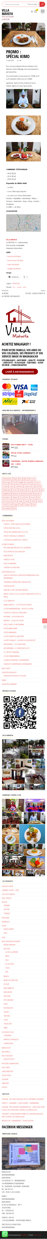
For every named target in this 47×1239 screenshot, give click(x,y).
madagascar (16, 493)
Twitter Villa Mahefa (13, 264)
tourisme (5, 1079)
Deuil (5, 933)
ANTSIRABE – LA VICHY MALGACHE (14, 616)
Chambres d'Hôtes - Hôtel (10, 890)
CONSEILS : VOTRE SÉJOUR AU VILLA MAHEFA (17, 524)
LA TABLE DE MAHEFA (8, 544)
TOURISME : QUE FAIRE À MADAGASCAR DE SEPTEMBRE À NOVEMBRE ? (23, 1099)
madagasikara (27, 493)
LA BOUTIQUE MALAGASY (9, 672)
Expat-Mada (5, 918)
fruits (29, 490)
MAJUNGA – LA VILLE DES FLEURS (14, 620)
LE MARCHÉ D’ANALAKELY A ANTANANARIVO (16, 660)
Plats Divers (6, 1067)
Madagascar (6, 1048)
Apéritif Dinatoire (9, 945)
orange (15, 497)
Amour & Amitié (9, 929)
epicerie (38, 486)
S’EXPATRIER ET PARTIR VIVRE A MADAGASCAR (17, 582)
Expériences (6, 922)
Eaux (6, 960)
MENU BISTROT (8, 555)
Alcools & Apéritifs (11, 952)
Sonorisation (8, 1043)
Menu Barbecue (9, 988)
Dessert (6, 984)
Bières (7, 956)
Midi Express (6, 1052)
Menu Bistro (8, 992)
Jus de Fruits (9, 964)
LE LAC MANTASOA (9, 600)
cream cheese (29, 486)
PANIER (4, 680)
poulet (32, 497)
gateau (36, 490)
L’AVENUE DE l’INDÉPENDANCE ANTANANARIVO (18, 664)
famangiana (7, 490)
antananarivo (7, 479)
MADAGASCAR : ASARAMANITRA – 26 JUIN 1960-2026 (18, 1120)
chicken (28, 482)
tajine (16, 505)
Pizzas (6, 1004)
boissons (32, 479)
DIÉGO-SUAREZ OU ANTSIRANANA (14, 624)
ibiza (41, 490)
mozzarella (6, 497)
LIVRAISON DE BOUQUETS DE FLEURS (15, 676)
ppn (38, 497)
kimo (14, 287)
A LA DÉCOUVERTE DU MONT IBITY (14, 636)
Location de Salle (8, 1032)
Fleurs (4, 925)
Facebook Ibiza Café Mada (15, 260)
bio (20, 479)
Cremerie (7, 905)
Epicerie (4, 902)
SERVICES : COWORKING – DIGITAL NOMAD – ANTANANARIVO (20, 1103)
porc (26, 497)
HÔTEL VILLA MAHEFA (8, 520)
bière (25, 479)
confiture (19, 486)
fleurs (15, 490)
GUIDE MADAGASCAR (8, 572)
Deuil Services (7, 898)
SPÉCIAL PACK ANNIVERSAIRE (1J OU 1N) (16, 532)
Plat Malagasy (8, 1008)
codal (11, 486)
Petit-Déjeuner (8, 1000)
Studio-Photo (6, 1075)
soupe (5, 505)
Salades (6, 1012)
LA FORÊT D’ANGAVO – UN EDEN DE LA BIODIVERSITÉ (19, 640)
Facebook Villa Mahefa (14, 256)
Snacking (7, 1016)
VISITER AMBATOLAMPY (10, 628)
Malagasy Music (9, 1059)
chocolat (36, 482)
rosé (14, 501)
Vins (6, 972)
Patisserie (7, 996)
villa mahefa (7, 508)
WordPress (24, 1235)
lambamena (6, 493)
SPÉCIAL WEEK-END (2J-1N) (12, 528)
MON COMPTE (6, 668)
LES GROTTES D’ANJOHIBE (11, 652)
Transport (5, 1083)
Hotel (4, 937)
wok (14, 508)
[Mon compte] (31, 11)
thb (21, 505)
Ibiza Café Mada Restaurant (11, 941)
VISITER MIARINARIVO (10, 632)
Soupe (6, 1020)
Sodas (7, 968)
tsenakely (27, 505)
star (10, 505)
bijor (15, 479)
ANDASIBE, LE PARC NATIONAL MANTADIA (16, 590)
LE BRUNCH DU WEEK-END (12, 567)
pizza (21, 497)
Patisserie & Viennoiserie (10, 1063)
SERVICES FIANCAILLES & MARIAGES (14, 536)
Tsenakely (7, 913)
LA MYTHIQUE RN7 (9, 586)
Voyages (4, 1087)
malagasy (19, 287)
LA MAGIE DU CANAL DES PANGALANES (15, 612)
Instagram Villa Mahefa (13, 268)
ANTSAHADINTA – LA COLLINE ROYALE (15, 644)
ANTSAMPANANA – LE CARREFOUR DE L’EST (17, 648)
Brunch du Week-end (11, 980)
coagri (5, 486)
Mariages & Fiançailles (11, 1039)
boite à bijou (7, 482)
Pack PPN (6, 909)
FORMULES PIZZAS (9, 559)
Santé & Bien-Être (7, 1071)
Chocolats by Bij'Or (8, 894)
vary (34, 505)
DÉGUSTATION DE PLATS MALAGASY (14, 551)
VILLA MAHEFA (7, 12)
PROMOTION (15, 283)
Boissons (7, 948)
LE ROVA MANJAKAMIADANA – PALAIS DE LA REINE (18, 608)
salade (27, 501)
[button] (15, 749)
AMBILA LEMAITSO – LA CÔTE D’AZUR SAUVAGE (18, 604)
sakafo (24, 287)
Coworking (7, 1035)
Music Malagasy (7, 1055)
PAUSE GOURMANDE (10, 563)
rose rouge (7, 501)
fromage (22, 490)
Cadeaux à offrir (7, 886)
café (14, 482)
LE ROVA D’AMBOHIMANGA (12, 656)
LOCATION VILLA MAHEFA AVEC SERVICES (16, 540)
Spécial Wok (8, 1023)
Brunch (6, 976)
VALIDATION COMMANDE (9, 684)
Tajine (5, 1027)
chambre (21, 482)
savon (39, 501)
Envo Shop (37, 1235)
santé (33, 501)
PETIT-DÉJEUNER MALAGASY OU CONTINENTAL (17, 547)
